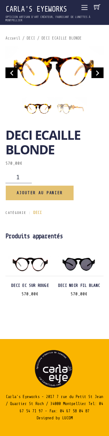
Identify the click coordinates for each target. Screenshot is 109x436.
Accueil (12, 38)
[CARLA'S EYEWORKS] (54, 386)
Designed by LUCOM (55, 418)
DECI (31, 38)
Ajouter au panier (40, 193)
